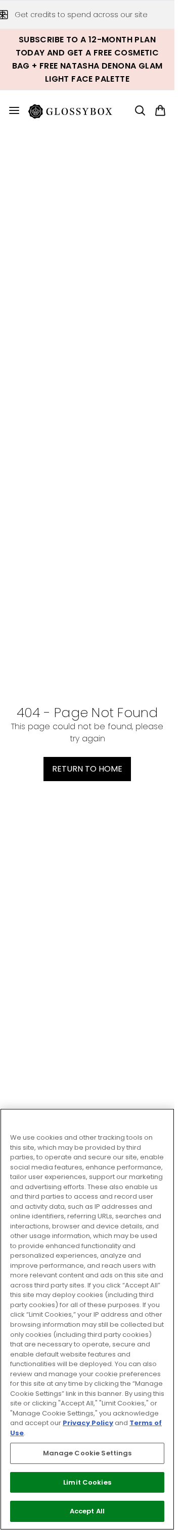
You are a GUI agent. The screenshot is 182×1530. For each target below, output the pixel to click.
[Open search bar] (140, 110)
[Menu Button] (10, 110)
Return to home (87, 769)
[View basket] (160, 110)
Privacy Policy (88, 1423)
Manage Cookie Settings (87, 1453)
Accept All (87, 1511)
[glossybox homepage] (76, 110)
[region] (87, 1319)
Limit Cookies (87, 1482)
